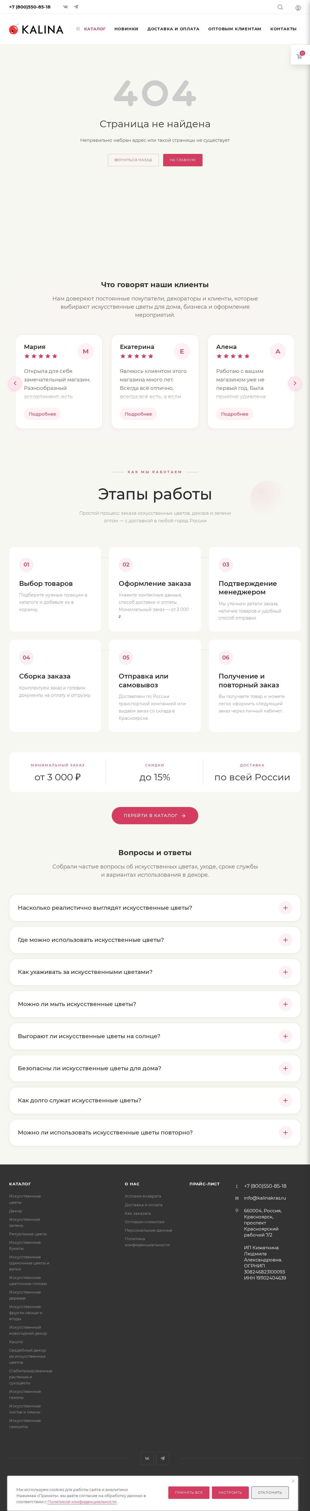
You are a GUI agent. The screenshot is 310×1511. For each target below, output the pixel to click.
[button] (15, 383)
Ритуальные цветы (28, 1233)
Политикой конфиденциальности (82, 1501)
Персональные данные (148, 1230)
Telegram (162, 1458)
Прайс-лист (205, 1183)
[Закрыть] (293, 1481)
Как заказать (138, 1213)
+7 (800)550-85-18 (30, 7)
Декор (15, 1210)
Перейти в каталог (151, 815)
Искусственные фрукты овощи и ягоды (25, 1312)
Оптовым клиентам (144, 1221)
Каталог (20, 1183)
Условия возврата (143, 1196)
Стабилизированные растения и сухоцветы (30, 1376)
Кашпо (16, 1341)
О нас (132, 1183)
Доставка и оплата (144, 1204)
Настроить (230, 1492)
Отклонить (270, 1492)
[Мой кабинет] (298, 8)
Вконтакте (147, 1458)
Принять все (189, 1492)
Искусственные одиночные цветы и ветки (29, 1262)
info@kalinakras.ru (265, 1198)
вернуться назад (133, 160)
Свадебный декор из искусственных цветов (27, 1356)
